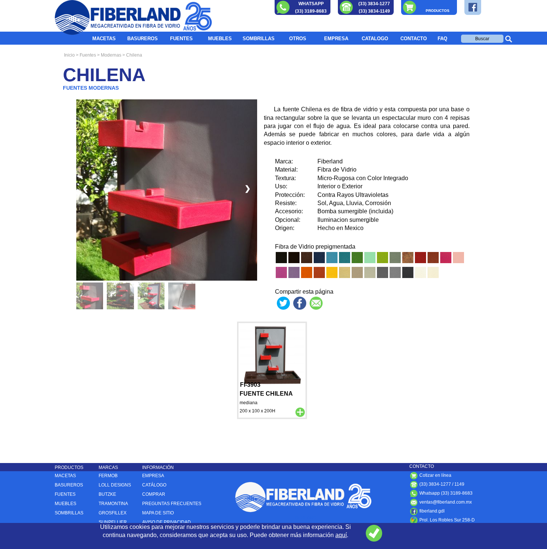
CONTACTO (413, 38)
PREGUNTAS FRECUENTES (171, 503)
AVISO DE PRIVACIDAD (166, 522)
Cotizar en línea (434, 475)
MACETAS (104, 38)
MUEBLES (220, 38)
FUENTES (181, 38)
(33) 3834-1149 (374, 11)
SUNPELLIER (113, 522)
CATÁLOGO (154, 485)
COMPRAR (153, 494)
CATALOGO (375, 38)
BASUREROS (142, 38)
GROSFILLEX (113, 513)
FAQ (442, 38)
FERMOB (108, 475)
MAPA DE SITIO (158, 513)
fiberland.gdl (431, 511)
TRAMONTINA (113, 503)
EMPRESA (336, 38)
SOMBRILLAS (259, 38)
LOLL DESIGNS (115, 485)
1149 (459, 484)
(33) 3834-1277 (374, 3)
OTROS (297, 38)
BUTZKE (107, 494)
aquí (341, 535)
